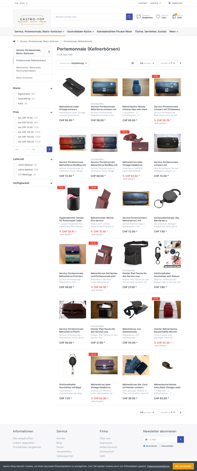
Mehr (172, 31)
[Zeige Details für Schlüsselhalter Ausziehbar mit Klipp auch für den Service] (72, 365)
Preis (16, 111)
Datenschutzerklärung (158, 466)
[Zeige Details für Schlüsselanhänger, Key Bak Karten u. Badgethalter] (167, 198)
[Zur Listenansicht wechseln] (132, 63)
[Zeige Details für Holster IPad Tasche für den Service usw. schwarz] (136, 254)
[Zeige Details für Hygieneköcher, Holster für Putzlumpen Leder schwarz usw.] (72, 198)
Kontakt (143, 3)
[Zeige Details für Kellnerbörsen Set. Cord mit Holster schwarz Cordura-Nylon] (136, 365)
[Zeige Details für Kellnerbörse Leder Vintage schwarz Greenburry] (72, 87)
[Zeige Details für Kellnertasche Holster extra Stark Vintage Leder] (167, 365)
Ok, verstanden (183, 466)
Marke (16, 88)
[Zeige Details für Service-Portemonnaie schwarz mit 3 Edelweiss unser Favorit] (167, 87)
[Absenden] (180, 439)
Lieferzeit (18, 159)
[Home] (14, 41)
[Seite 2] (180, 63)
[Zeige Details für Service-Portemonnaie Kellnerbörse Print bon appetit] (72, 254)
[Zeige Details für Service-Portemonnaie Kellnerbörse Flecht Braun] (72, 309)
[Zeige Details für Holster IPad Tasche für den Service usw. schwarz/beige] (104, 309)
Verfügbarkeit (21, 183)
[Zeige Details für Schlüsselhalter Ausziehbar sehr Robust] (167, 254)
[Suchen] (129, 16)
